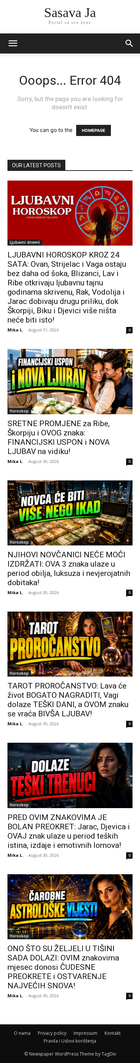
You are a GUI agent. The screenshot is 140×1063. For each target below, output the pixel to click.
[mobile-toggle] (13, 43)
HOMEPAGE (93, 130)
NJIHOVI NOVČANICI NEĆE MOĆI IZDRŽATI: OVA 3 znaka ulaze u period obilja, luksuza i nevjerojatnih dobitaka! (68, 568)
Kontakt (113, 1033)
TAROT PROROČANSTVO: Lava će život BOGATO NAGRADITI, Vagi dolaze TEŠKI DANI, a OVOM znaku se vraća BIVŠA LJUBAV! (67, 699)
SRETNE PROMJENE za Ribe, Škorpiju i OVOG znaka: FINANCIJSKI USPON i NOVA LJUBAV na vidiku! (58, 437)
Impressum (85, 1033)
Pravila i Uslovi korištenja (70, 1041)
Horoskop (19, 411)
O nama (22, 1033)
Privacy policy (52, 1033)
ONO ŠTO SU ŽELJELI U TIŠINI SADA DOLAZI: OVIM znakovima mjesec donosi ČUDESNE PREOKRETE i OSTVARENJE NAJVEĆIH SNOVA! (63, 967)
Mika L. (15, 330)
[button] (129, 43)
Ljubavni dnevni (25, 242)
